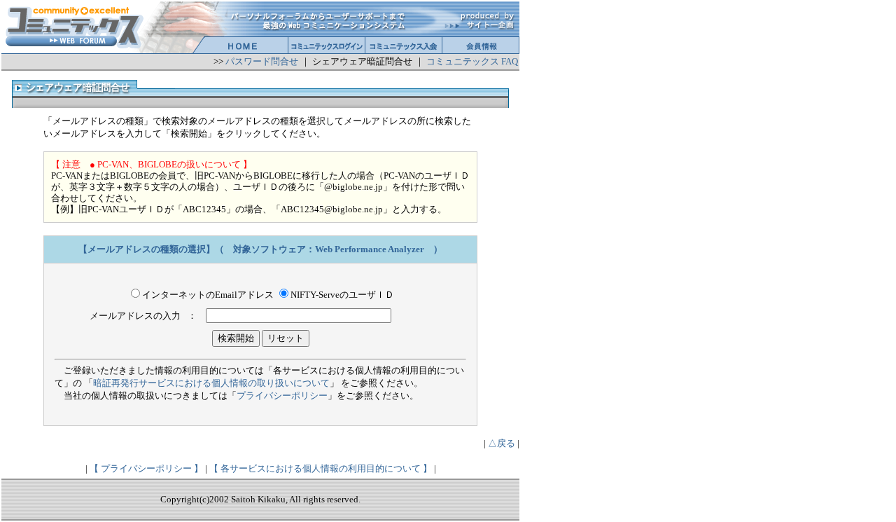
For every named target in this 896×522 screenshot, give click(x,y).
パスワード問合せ (261, 61)
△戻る (501, 443)
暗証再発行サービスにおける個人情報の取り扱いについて (211, 383)
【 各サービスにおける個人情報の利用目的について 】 (320, 468)
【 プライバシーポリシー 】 (146, 468)
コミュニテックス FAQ (472, 61)
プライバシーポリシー (282, 395)
